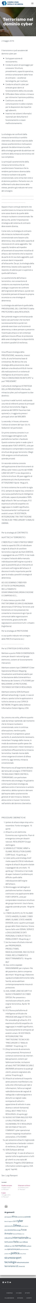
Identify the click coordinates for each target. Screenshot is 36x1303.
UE (17, 1266)
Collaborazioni (9, 1298)
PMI (9, 1254)
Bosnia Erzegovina (8, 1221)
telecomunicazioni (22, 1262)
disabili (22, 1226)
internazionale (20, 1238)
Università (21, 1266)
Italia (16, 1241)
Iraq (30, 1238)
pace (18, 1249)
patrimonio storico (24, 1249)
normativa (20, 1245)
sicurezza (9, 1258)
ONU (5, 1249)
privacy (21, 1254)
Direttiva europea (7, 1185)
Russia (24, 1254)
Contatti (29, 1298)
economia (12, 1229)
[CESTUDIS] (12, 3)
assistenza (20, 1217)
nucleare (28, 1246)
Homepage (9, 1293)
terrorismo (9, 1266)
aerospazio (7, 1217)
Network (20, 1298)
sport (18, 1258)
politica (15, 1253)
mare (20, 1242)
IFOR (23, 1234)
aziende (27, 1216)
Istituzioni (8, 1241)
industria (8, 1237)
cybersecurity (8, 1226)
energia (18, 1230)
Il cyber (4, 1193)
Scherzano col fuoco (24, 1185)
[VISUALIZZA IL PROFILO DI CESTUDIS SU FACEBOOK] (3, 1282)
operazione (11, 1249)
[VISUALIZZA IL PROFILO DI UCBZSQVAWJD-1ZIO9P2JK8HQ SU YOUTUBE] (10, 1282)
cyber (20, 1221)
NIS (13, 1246)
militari (6, 1246)
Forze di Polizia (17, 1234)
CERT (14, 1221)
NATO (11, 1246)
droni (6, 1230)
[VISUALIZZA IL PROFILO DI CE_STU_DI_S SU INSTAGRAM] (8, 1282)
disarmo (26, 1226)
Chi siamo (19, 1293)
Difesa (17, 1225)
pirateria (6, 1254)
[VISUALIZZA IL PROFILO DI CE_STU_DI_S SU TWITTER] (5, 1282)
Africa (14, 1216)
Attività (27, 1293)
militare (25, 1242)
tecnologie (10, 1262)
